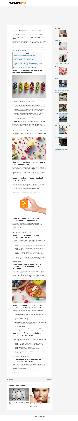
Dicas (64, 2)
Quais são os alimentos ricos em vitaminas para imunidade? (24, 62)
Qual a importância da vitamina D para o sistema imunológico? (24, 58)
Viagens (60, 2)
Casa (43, 2)
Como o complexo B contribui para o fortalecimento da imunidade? (25, 60)
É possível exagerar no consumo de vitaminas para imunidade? (24, 67)
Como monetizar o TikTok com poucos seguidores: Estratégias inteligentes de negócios (62, 65)
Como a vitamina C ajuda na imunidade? (20, 56)
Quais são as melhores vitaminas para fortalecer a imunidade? (24, 55)
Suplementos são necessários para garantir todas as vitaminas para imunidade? (27, 63)
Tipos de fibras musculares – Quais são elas (19, 403)
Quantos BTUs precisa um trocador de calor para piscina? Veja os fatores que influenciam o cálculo (62, 91)
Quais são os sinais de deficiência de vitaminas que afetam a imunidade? (26, 64)
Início (40, 2)
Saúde (56, 2)
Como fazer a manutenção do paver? (62, 113)
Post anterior (10, 379)
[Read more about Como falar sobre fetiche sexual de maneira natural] (40, 395)
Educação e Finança (49, 2)
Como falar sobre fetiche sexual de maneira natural (39, 404)
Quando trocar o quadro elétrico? (61, 102)
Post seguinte (48, 379)
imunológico (14, 187)
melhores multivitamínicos (36, 276)
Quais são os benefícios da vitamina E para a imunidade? (23, 59)
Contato (68, 2)
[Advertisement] (39, 13)
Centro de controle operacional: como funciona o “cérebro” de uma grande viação (62, 149)
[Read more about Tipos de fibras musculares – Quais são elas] (19, 394)
